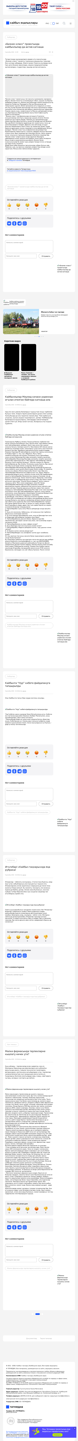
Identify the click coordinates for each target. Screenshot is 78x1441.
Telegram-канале (15, 160)
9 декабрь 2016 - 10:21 (11, 1059)
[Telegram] (19, 223)
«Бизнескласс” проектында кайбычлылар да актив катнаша (27, 188)
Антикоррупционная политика (17, 1431)
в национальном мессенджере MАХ (21, 171)
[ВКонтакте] (9, 223)
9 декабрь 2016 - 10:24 (11, 875)
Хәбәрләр (11, 37)
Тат (57, 23)
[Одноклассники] (14, 223)
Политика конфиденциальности (17, 1437)
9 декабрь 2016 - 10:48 (11, 404)
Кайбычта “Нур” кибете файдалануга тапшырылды (27, 812)
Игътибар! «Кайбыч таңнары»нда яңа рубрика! (26, 996)
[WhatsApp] (25, 223)
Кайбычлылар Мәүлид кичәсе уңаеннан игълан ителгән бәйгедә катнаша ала (26, 625)
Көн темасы (12, 1044)
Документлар (31, 1338)
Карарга (57, 1435)
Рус (47, 23)
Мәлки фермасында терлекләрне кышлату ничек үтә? (28, 1268)
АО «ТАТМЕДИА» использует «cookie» (19, 1433)
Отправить (46, 256)
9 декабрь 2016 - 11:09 (11, 52)
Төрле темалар (46, 1338)
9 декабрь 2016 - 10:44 (11, 691)
